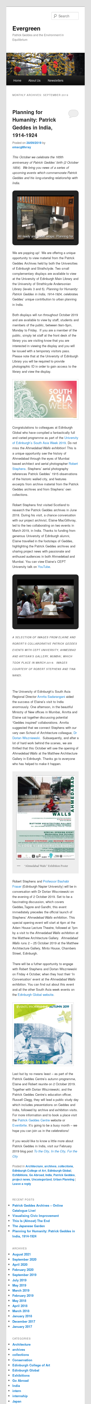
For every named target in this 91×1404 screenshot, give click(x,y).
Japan (16, 1401)
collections (65, 1166)
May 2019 (19, 1285)
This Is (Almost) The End (31, 1220)
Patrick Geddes (64, 1175)
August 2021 (21, 1254)
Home (17, 80)
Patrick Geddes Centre (34, 1120)
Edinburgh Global (59, 1170)
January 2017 (22, 1326)
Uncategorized (42, 1179)
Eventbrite (19, 1125)
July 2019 (19, 1280)
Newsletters (55, 80)
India (48, 1175)
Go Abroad (36, 1175)
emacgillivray (21, 147)
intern (16, 1390)
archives (50, 1166)
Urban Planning (63, 1179)
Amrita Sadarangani (51, 696)
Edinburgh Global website (35, 994)
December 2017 (23, 1321)
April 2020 (19, 1264)
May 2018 (19, 1300)
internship (20, 1395)
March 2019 (20, 1290)
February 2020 (22, 1269)
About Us (34, 80)
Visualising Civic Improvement (35, 1215)
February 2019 (22, 1295)
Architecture (34, 1166)
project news (21, 1179)
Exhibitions (20, 1175)
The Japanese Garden (28, 1225)
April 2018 (19, 1305)
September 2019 (24, 1274)
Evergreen (26, 28)
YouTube (44, 566)
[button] (34, 227)
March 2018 (20, 1310)
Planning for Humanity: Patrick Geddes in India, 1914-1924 (34, 123)
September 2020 (24, 1259)
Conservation (22, 1360)
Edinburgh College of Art (29, 1170)
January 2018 (22, 1316)
